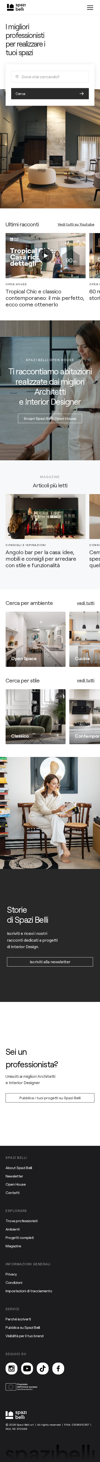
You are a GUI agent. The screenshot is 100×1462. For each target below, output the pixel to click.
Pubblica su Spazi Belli (23, 1327)
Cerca (20, 94)
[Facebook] (58, 1368)
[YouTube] (27, 1368)
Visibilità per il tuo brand (24, 1335)
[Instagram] (11, 1368)
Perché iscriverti (18, 1319)
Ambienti (13, 1229)
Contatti (12, 1192)
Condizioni (14, 1282)
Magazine (13, 1246)
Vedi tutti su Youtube (76, 224)
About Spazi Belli (19, 1167)
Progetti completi (20, 1237)
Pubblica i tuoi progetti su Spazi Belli (50, 1098)
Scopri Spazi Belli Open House (50, 418)
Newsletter (14, 1176)
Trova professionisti (21, 1220)
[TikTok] (43, 1368)
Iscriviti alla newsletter (50, 961)
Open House (16, 1184)
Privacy (11, 1274)
